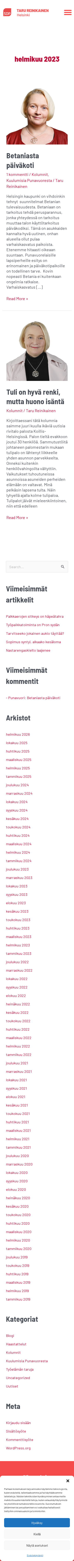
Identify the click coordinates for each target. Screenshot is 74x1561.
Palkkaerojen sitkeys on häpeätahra (35, 616)
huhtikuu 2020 (18, 1223)
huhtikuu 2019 (17, 1274)
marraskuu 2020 (19, 1164)
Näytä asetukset (37, 1545)
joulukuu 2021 (17, 1063)
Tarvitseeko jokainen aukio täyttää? (35, 633)
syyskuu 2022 (17, 987)
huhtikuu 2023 (17, 928)
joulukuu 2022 (17, 962)
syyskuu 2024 (17, 810)
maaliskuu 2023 (18, 936)
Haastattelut (16, 1344)
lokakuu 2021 (16, 1080)
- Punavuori (15, 697)
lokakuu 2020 (17, 1172)
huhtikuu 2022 (18, 1029)
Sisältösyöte (16, 1431)
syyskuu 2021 (16, 1088)
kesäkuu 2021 (17, 1105)
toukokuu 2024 (18, 827)
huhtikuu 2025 (17, 751)
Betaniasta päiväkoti (43, 697)
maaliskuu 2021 (18, 1130)
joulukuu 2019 (17, 1257)
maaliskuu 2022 (18, 1037)
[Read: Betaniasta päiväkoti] (37, 113)
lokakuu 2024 (17, 801)
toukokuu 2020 (18, 1214)
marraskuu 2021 (19, 1071)
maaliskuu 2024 (18, 844)
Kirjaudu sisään (18, 1422)
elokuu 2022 (16, 995)
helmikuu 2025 (18, 768)
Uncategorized (18, 1377)
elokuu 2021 (15, 1096)
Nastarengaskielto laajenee (28, 650)
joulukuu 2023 (17, 869)
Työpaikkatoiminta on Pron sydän (33, 624)
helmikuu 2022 (18, 1046)
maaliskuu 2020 (18, 1231)
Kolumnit (40, 174)
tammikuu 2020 (18, 1248)
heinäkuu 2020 (18, 1198)
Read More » (17, 298)
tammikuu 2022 (18, 1054)
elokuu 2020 (16, 1189)
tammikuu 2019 (18, 1299)
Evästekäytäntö (35, 1555)
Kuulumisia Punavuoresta (29, 180)
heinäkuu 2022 (18, 1004)
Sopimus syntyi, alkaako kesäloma (33, 641)
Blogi (10, 1335)
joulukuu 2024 (17, 785)
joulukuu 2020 (17, 1155)
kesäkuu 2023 (17, 911)
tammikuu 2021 (18, 1147)
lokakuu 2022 (17, 978)
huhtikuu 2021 (17, 1122)
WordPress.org (18, 1448)
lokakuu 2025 (16, 742)
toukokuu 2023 (18, 919)
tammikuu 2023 (18, 953)
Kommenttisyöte (19, 1439)
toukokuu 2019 (17, 1265)
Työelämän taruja (20, 1369)
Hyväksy (37, 1523)
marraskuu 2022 (19, 970)
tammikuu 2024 (18, 860)
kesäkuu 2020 (17, 1206)
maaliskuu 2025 (18, 759)
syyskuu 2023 (16, 894)
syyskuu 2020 (17, 1181)
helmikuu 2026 (18, 734)
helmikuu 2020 (18, 1240)
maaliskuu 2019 (18, 1282)
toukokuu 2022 (18, 1021)
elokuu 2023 (16, 903)
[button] (68, 1481)
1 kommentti (17, 174)
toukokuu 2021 (18, 1113)
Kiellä (37, 1534)
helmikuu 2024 (18, 852)
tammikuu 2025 (18, 776)
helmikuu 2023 (18, 945)
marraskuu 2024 (19, 793)
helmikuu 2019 (17, 1290)
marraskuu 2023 (19, 877)
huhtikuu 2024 (18, 835)
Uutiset (12, 1386)
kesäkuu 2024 (17, 818)
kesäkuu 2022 (17, 1012)
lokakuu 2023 (16, 886)
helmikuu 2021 (17, 1139)
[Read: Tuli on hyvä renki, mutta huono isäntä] (37, 348)
